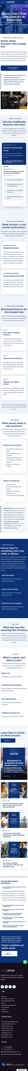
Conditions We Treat (15, 22)
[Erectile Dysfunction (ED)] (14, 291)
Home (5, 22)
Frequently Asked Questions (8, 1005)
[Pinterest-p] (10, 986)
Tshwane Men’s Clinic (7, 1026)
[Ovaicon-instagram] (14, 986)
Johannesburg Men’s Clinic (8, 1024)
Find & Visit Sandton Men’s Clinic (10, 1021)
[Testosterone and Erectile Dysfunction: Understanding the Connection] (14, 820)
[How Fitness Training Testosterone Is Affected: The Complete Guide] (14, 850)
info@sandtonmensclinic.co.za (11, 1051)
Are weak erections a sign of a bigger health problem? (13, 918)
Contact (3, 1003)
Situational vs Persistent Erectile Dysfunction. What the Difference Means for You (14, 770)
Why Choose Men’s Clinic (8, 1001)
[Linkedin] (2, 986)
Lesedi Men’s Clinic (6, 1032)
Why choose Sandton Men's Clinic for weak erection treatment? (13, 926)
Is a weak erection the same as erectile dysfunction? (13, 906)
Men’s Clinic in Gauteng (7, 998)
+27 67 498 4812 (7, 1049)
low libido (14, 523)
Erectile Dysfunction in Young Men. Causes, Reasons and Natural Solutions (13, 805)
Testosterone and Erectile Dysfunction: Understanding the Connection (14, 835)
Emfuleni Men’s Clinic (7, 1030)
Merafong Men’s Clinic (7, 1034)
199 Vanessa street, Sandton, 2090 (12, 1054)
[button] (14, 888)
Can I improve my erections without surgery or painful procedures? (12, 914)
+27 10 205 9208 (7, 1047)
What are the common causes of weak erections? (13, 910)
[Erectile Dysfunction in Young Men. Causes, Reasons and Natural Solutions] (14, 790)
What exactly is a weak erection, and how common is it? (14, 887)
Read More (7, 776)
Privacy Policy (5, 1011)
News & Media (5, 1007)
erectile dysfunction (8, 521)
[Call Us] (3, 1064)
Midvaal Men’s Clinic (6, 1037)
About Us (3, 996)
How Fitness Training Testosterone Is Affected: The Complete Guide (13, 864)
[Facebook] (6, 986)
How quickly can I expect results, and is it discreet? (14, 922)
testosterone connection (11, 528)
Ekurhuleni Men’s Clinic (7, 1028)
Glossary (3, 1009)
